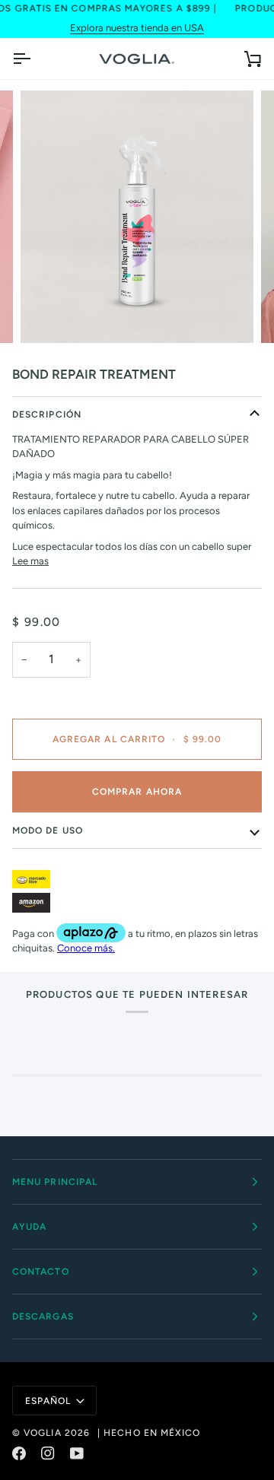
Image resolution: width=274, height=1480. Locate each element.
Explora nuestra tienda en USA (137, 27)
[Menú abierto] (35, 58)
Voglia (42, 1433)
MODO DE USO (47, 830)
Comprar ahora (137, 791)
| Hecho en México (148, 1433)
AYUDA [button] (29, 1226)
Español (48, 1401)
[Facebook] (19, 1453)
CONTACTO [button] (40, 1271)
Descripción (46, 414)
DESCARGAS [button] (43, 1316)
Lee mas (30, 561)
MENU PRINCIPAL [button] (54, 1182)
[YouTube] (77, 1453)
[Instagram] (48, 1453)
